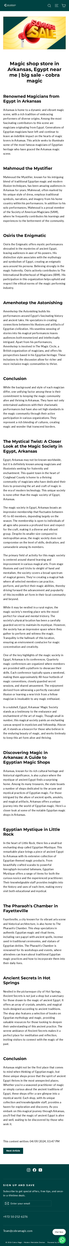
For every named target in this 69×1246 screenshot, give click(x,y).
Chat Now (59, 1232)
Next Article (13, 1150)
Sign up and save (19, 1185)
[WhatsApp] (62, 1240)
